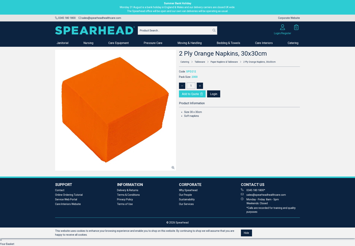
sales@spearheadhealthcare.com (101, 17)
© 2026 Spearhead (177, 222)
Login (213, 94)
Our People (185, 194)
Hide (246, 232)
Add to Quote (191, 94)
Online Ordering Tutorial (69, 194)
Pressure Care (153, 43)
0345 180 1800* (255, 190)
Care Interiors (264, 43)
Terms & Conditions (128, 194)
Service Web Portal (66, 199)
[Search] (214, 30)
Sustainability (187, 199)
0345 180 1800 (67, 17)
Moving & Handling (190, 43)
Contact (59, 190)
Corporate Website (289, 17)
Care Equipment (118, 43)
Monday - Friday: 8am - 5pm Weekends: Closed (262, 201)
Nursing (88, 43)
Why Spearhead (188, 190)
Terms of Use (125, 204)
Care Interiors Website (68, 204)
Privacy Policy (125, 199)
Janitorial (62, 43)
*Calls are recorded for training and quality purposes (271, 209)
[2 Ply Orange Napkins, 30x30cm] (115, 110)
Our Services (186, 204)
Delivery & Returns (127, 190)
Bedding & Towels (228, 43)
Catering (293, 43)
